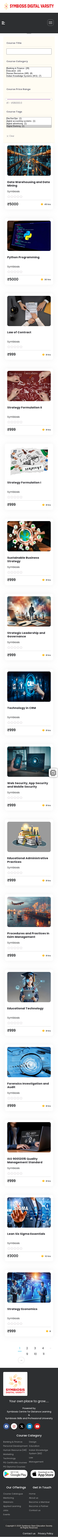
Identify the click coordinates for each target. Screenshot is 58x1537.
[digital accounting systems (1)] (29, 121)
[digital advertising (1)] (29, 123)
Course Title (14, 43)
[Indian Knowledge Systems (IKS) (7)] (29, 76)
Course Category (17, 61)
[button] (50, 22)
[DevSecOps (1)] (29, 118)
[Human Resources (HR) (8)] (29, 73)
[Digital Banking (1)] (29, 126)
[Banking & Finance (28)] (29, 68)
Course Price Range (18, 89)
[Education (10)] (29, 71)
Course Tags (14, 111)
